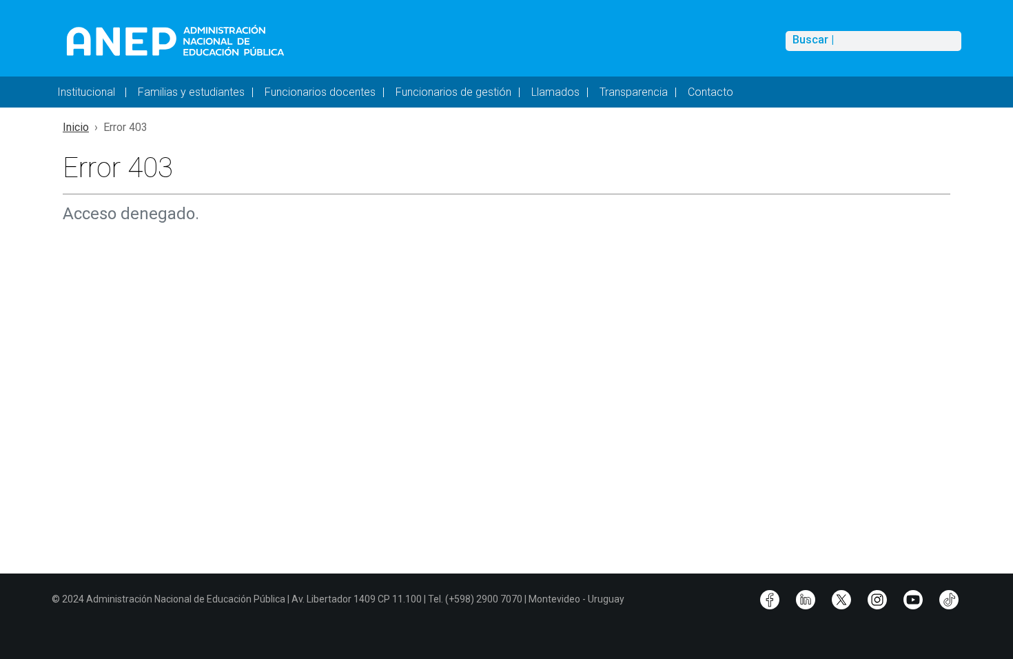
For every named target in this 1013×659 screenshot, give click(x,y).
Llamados (555, 92)
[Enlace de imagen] (175, 40)
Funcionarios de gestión (453, 92)
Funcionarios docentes (320, 92)
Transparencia (634, 92)
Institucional (87, 92)
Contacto (710, 92)
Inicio (76, 127)
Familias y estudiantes (191, 92)
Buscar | (813, 40)
